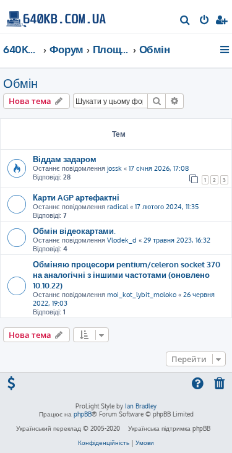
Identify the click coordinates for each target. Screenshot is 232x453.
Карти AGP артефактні (76, 197)
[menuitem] (185, 21)
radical (117, 206)
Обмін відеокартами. (74, 230)
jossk (114, 168)
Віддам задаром (65, 158)
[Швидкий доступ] (225, 49)
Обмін (20, 83)
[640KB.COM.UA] (56, 15)
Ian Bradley (141, 406)
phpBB (83, 414)
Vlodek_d (122, 240)
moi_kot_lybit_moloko (141, 294)
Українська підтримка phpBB (169, 428)
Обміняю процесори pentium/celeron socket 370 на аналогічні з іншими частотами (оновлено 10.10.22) (126, 274)
